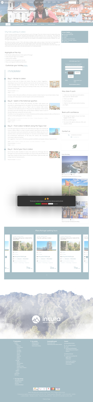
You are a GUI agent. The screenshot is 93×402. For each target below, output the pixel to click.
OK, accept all (38, 203)
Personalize (51, 203)
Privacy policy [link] (55, 203)
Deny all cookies (44, 203)
